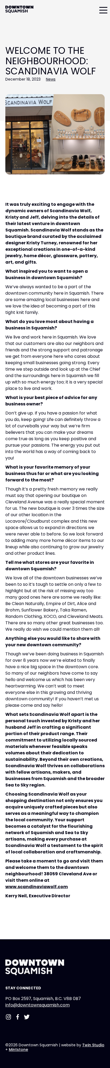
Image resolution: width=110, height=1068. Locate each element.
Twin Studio (93, 1045)
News (51, 79)
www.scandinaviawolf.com (36, 887)
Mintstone (18, 1049)
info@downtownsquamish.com (37, 1005)
